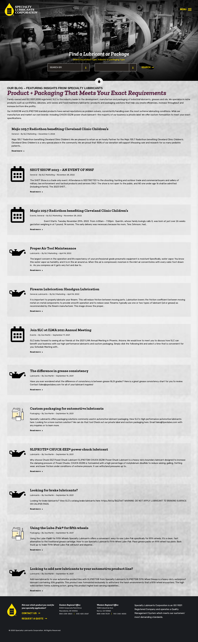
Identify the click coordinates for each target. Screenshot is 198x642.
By (28, 134)
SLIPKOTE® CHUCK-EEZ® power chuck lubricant (69, 449)
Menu (183, 9)
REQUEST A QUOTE (32, 618)
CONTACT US (29, 613)
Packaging (35, 413)
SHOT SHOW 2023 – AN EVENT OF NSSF (62, 170)
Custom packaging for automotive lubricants (67, 408)
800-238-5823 (65, 614)
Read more (17, 151)
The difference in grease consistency (59, 371)
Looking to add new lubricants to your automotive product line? (81, 569)
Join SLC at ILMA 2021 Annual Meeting (60, 330)
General (15, 134)
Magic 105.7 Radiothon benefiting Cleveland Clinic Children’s (79, 210)
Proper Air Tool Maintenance (53, 248)
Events (33, 216)
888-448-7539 (103, 614)
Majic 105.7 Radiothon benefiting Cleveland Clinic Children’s (60, 129)
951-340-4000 (119, 614)
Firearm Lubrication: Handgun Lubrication (64, 289)
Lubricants (35, 253)
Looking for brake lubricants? (54, 490)
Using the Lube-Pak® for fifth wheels (59, 528)
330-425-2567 (82, 614)
